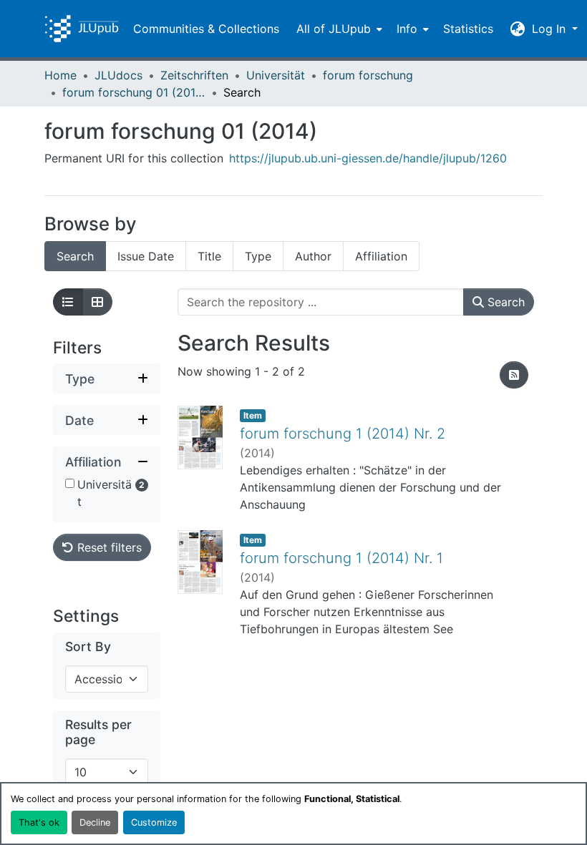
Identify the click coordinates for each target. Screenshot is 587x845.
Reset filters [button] (108, 547)
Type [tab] (258, 256)
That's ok (39, 822)
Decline (94, 822)
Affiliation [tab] (381, 256)
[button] (81, 28)
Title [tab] (209, 256)
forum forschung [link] (368, 75)
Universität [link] (275, 75)
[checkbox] (69, 483)
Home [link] (60, 75)
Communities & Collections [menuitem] (206, 28)
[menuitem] (338, 28)
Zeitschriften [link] (194, 75)
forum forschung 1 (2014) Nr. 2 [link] (342, 433)
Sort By (88, 646)
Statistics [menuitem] (468, 28)
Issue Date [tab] (145, 256)
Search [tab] (75, 256)
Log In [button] (550, 28)
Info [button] (407, 28)
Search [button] (504, 302)
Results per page (98, 732)
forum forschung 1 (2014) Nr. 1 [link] (341, 558)
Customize (154, 822)
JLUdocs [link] (118, 75)
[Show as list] (68, 302)
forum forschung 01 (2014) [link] (133, 92)
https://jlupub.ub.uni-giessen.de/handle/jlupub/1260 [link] (368, 158)
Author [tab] (313, 256)
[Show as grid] (97, 302)
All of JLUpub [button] (333, 28)
